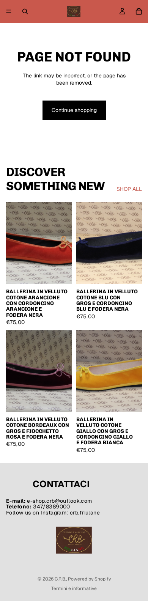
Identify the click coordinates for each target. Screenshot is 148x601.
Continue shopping (74, 110)
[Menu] (8, 11)
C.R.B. (60, 579)
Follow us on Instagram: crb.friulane (53, 512)
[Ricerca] (25, 11)
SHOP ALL (129, 189)
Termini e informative (74, 588)
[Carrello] (139, 11)
